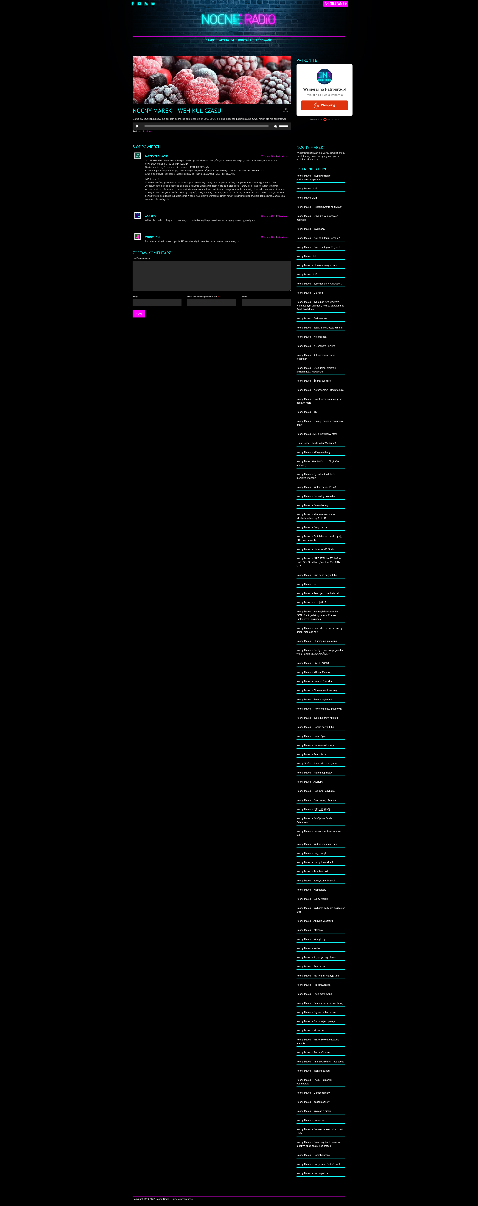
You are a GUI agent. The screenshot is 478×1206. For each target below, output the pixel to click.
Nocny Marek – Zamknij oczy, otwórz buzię (320, 1003)
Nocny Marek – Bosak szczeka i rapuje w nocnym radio (319, 401)
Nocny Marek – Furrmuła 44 (312, 754)
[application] (212, 126)
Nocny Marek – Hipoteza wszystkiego (317, 265)
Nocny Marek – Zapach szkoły (313, 1101)
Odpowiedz (282, 156)
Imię (135, 296)
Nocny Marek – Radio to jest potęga (316, 1021)
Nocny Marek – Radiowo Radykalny (316, 791)
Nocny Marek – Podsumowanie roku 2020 (319, 206)
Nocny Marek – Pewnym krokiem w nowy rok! (319, 833)
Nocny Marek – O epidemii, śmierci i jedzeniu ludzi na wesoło (316, 370)
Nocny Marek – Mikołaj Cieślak (313, 672)
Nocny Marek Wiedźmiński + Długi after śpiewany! (318, 463)
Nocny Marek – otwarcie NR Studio (315, 549)
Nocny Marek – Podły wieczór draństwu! (318, 1164)
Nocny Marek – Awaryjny (310, 781)
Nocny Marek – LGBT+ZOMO (313, 663)
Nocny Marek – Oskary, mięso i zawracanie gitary (320, 423)
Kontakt (245, 40)
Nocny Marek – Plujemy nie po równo (317, 641)
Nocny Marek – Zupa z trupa (312, 966)
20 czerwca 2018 (268, 156)
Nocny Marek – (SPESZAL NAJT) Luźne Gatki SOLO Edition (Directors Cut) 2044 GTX (319, 562)
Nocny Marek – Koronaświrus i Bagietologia (320, 390)
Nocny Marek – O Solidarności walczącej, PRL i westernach (319, 538)
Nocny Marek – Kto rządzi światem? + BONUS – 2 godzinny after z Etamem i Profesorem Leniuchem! (318, 615)
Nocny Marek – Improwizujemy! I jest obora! (320, 1061)
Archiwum (226, 40)
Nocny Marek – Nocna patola (312, 1173)
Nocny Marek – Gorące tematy (313, 1092)
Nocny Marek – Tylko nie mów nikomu (317, 717)
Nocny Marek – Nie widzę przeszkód (316, 496)
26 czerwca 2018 (268, 237)
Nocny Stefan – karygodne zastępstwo (317, 763)
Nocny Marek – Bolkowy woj (312, 318)
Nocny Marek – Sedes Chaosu (313, 1052)
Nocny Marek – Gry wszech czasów (316, 1012)
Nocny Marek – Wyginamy (311, 228)
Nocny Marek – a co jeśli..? (311, 602)
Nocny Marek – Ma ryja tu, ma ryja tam (318, 975)
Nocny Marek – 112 (307, 412)
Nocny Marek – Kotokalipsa (311, 336)
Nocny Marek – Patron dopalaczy (315, 772)
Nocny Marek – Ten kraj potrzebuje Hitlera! (320, 327)
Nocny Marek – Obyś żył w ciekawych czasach (317, 218)
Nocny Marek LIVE (307, 188)
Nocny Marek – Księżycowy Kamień (316, 800)
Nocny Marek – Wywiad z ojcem (314, 1111)
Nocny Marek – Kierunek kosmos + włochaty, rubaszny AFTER (316, 516)
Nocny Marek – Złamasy (310, 930)
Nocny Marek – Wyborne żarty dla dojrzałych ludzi (321, 910)
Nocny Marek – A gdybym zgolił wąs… (317, 957)
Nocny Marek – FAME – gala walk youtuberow (315, 1081)
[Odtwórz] (137, 126)
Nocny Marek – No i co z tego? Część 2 (318, 238)
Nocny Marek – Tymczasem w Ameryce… (319, 283)
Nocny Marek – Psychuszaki (312, 871)
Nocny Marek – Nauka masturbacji (315, 745)
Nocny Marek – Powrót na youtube (315, 727)
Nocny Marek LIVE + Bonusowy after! (317, 434)
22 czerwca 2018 (268, 216)
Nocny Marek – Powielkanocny (313, 1155)
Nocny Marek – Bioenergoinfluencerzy (317, 690)
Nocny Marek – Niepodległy (311, 889)
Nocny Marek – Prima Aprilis (312, 736)
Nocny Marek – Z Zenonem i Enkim (316, 346)
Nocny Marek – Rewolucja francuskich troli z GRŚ (321, 1131)
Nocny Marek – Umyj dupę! (311, 853)
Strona (245, 296)
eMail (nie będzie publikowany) (203, 296)
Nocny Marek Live (306, 584)
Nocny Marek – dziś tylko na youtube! (317, 575)
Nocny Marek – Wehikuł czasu (313, 1070)
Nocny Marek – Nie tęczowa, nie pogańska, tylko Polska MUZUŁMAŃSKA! (320, 652)
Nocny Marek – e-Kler (308, 948)
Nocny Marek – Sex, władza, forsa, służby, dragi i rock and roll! (320, 630)
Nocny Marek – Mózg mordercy (313, 452)
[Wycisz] (275, 126)
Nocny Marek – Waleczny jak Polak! (316, 487)
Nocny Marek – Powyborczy (312, 527)
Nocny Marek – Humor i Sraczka (314, 681)
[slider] (284, 125)
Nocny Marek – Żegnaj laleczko (314, 380)
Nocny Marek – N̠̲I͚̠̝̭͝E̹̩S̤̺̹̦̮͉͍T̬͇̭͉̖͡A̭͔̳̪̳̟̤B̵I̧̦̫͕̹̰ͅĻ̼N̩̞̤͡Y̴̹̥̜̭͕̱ (313, 809)
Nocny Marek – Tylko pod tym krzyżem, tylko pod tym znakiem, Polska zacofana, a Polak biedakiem (320, 306)
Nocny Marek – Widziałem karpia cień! (317, 844)
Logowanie (264, 40)
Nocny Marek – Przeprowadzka (313, 984)
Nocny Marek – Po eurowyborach (314, 699)
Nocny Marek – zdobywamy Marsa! (316, 880)
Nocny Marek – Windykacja (311, 939)
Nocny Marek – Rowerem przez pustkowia (319, 708)
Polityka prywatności (182, 1199)
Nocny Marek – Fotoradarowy (312, 505)
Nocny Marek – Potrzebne (311, 1120)
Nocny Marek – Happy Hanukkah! (315, 862)
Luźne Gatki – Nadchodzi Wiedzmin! (316, 443)
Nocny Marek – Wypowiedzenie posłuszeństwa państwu (313, 177)
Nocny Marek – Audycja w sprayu (315, 920)
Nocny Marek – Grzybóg (310, 292)
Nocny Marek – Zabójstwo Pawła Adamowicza (314, 820)
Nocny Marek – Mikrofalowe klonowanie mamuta (318, 1041)
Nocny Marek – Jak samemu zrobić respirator (316, 357)
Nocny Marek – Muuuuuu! (310, 1030)
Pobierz (147, 131)
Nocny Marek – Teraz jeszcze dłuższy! (318, 593)
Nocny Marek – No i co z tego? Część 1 (318, 247)
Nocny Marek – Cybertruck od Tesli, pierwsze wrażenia (316, 476)
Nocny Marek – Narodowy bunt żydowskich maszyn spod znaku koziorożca (320, 1144)
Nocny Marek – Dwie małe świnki (314, 994)
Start (210, 40)
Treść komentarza (141, 258)
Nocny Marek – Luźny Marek (312, 898)
